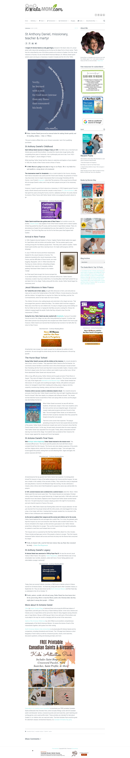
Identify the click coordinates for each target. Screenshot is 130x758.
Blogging (73, 20)
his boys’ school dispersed (36, 441)
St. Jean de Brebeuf (68, 190)
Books (80, 20)
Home (26, 20)
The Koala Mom (55, 748)
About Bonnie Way (90, 20)
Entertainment (63, 20)
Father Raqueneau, (51, 556)
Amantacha (60, 316)
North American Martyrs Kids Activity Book (37, 629)
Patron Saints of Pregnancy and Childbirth (90, 272)
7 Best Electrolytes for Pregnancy (88, 162)
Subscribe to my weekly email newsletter (37, 708)
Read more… (101, 60)
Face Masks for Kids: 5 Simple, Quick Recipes (92, 270)
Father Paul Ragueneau (41, 545)
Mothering (33, 20)
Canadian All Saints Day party (63, 719)
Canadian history (30, 731)
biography (42, 180)
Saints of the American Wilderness (35, 621)
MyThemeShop (74, 748)
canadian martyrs (39, 731)
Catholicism (27, 28)
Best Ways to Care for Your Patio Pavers (90, 164)
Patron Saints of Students (97, 274)
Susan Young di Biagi (37, 608)
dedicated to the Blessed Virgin (51, 380)
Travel (42, 20)
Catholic (46, 731)
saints (50, 731)
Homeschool (52, 20)
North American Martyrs (58, 589)
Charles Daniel (34, 223)
